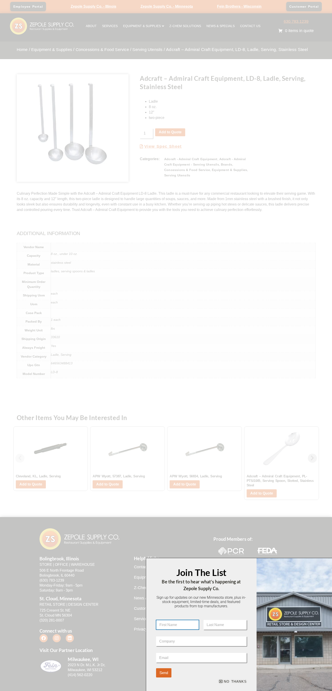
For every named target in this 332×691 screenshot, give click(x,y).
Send (163, 673)
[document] (166, 345)
